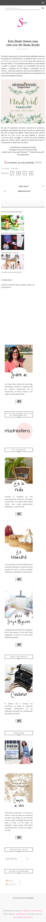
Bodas (7, 168)
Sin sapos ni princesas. (32, 911)
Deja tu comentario (22, 49)
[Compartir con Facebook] (12, 173)
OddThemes (21, 914)
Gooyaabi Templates (23, 917)
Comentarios (11, 884)
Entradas (10, 881)
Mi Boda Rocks (14, 135)
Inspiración (15, 168)
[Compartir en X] (18, 173)
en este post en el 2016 (19, 61)
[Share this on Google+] (25, 173)
